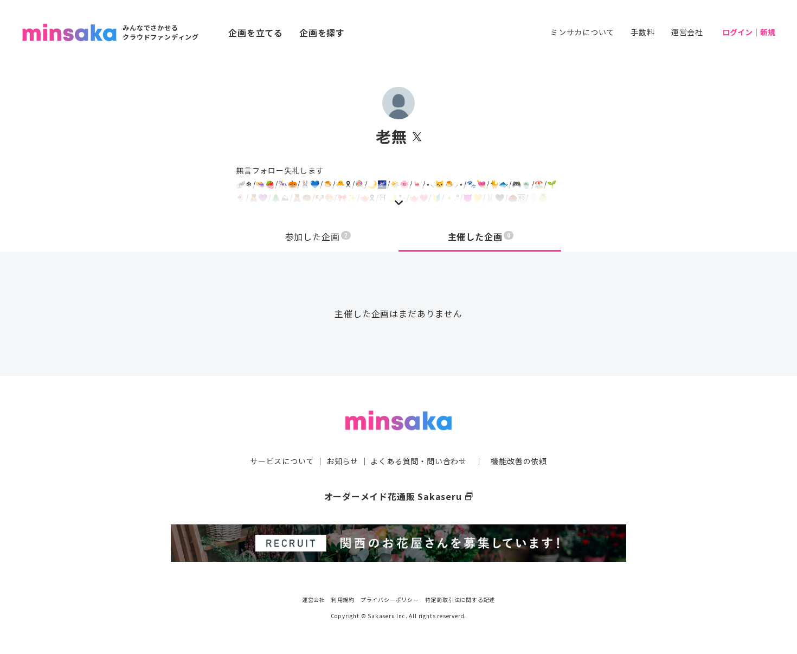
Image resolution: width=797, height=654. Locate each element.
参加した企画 (316, 236)
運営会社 (687, 32)
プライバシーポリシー (390, 599)
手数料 (642, 32)
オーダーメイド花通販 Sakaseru (398, 496)
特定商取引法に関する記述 (460, 599)
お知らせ (342, 461)
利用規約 (343, 599)
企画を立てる (255, 32)
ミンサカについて (582, 32)
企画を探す (322, 32)
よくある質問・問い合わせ (418, 461)
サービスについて (282, 461)
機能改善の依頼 (519, 461)
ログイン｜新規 (748, 32)
